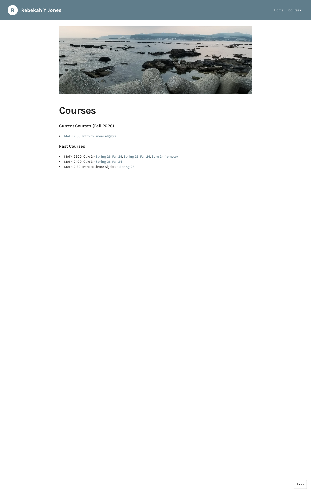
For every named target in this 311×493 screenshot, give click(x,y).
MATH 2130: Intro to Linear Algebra (90, 136)
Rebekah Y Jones (41, 10)
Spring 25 (131, 156)
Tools (300, 484)
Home (278, 10)
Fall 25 (117, 156)
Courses (294, 10)
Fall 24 (145, 156)
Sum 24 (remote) (164, 156)
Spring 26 (103, 156)
